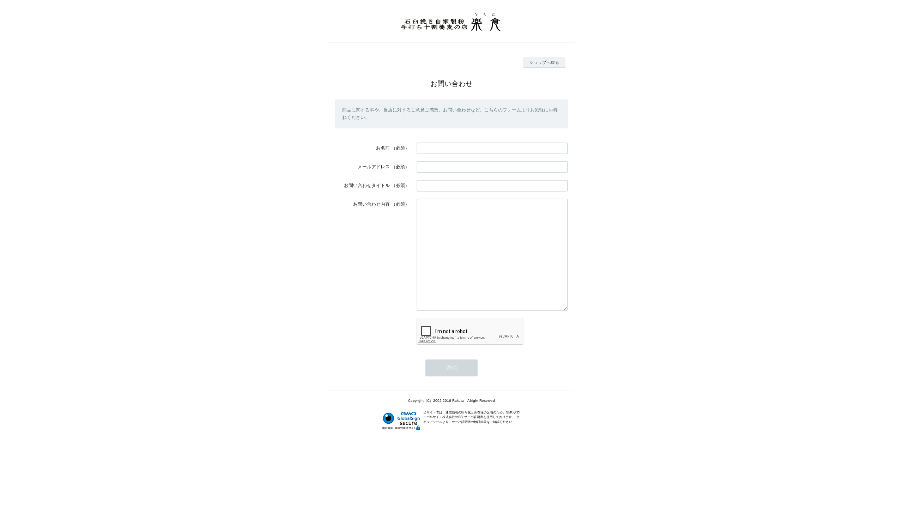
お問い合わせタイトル (367, 185)
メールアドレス (374, 166)
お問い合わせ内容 (371, 204)
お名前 (383, 148)
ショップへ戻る (544, 62)
